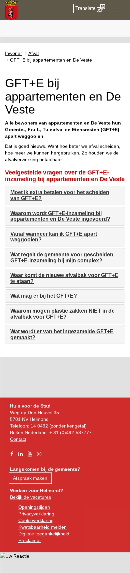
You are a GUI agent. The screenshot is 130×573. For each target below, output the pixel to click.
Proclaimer (29, 540)
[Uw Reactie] (14, 555)
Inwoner (13, 53)
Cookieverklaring (36, 520)
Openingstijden (34, 507)
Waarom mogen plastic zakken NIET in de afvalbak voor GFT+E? (62, 314)
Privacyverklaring (36, 513)
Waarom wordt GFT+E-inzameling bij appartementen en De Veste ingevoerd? (60, 216)
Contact (18, 439)
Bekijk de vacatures (30, 497)
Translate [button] (86, 8)
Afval (33, 53)
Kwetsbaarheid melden (42, 527)
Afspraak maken (30, 478)
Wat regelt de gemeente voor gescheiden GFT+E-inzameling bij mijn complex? (61, 257)
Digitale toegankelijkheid (43, 533)
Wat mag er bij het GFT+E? (43, 296)
